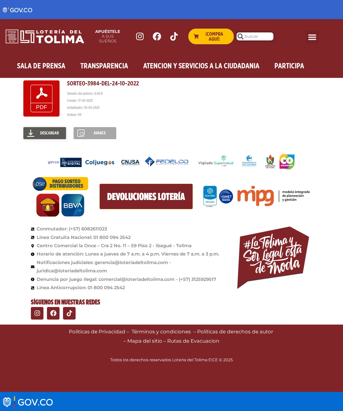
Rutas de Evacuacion (193, 341)
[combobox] (255, 36)
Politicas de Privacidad (97, 332)
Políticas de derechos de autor (235, 332)
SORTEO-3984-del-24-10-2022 (103, 83)
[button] (312, 37)
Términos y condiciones (161, 332)
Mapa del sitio (145, 341)
